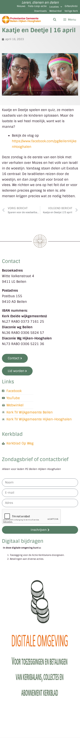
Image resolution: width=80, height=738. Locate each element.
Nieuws (21, 6)
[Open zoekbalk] (54, 19)
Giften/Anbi (71, 6)
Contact (11, 261)
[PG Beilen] (21, 19)
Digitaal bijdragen (22, 541)
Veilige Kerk (71, 11)
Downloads (40, 11)
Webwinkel (55, 11)
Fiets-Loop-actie (37, 6)
